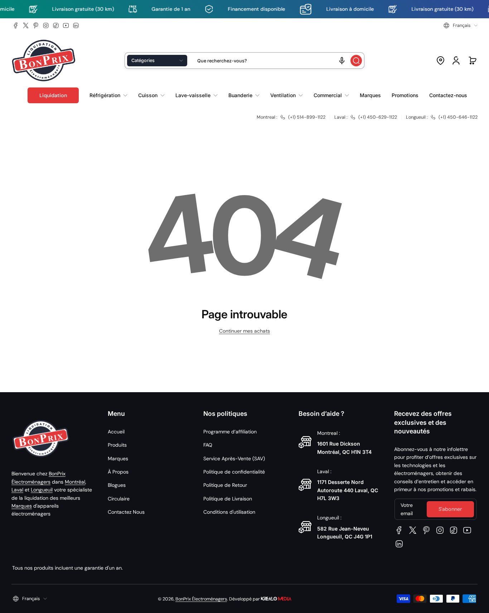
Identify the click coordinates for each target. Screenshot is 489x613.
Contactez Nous (126, 512)
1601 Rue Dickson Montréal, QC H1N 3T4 (344, 448)
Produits (117, 445)
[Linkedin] (76, 25)
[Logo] (43, 60)
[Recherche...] (356, 60)
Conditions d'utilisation (229, 512)
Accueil (116, 431)
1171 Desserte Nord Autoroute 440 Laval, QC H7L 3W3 (347, 490)
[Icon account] (456, 60)
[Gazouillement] (25, 25)
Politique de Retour (225, 485)
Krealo (276, 598)
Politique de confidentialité (234, 472)
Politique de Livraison (227, 498)
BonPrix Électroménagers (201, 599)
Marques (21, 506)
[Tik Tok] (56, 25)
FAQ (207, 445)
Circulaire (119, 498)
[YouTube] (66, 25)
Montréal (75, 482)
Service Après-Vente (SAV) (234, 458)
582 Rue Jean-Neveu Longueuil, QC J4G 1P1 (344, 533)
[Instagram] (46, 25)
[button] (460, 25)
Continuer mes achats (244, 331)
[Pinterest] (36, 25)
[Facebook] (15, 25)
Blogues (117, 485)
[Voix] (342, 60)
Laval (17, 489)
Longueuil (42, 489)
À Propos (118, 472)
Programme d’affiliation (230, 431)
